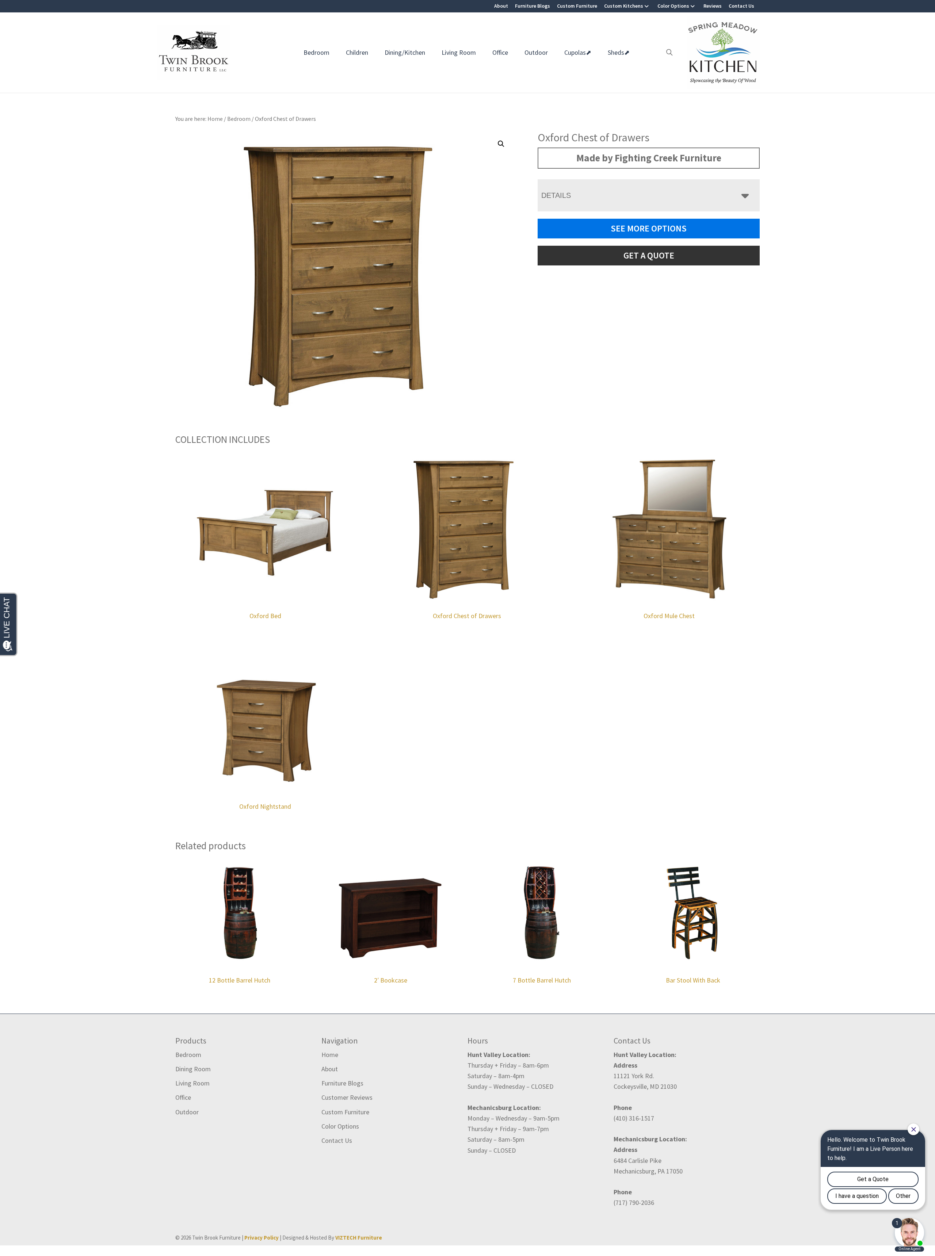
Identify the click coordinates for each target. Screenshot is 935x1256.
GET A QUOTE (648, 255)
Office (500, 52)
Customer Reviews (347, 1097)
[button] (501, 143)
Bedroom (316, 52)
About (501, 6)
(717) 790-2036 (634, 1202)
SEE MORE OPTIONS (649, 228)
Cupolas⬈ (577, 52)
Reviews (712, 6)
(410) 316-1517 (634, 1118)
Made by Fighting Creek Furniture (648, 158)
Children (357, 52)
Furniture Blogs (532, 6)
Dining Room (193, 1069)
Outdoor (536, 52)
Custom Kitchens (623, 6)
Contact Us (741, 6)
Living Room (459, 52)
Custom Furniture (577, 6)
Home (329, 1054)
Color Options (673, 6)
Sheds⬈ (619, 52)
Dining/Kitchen (405, 52)
